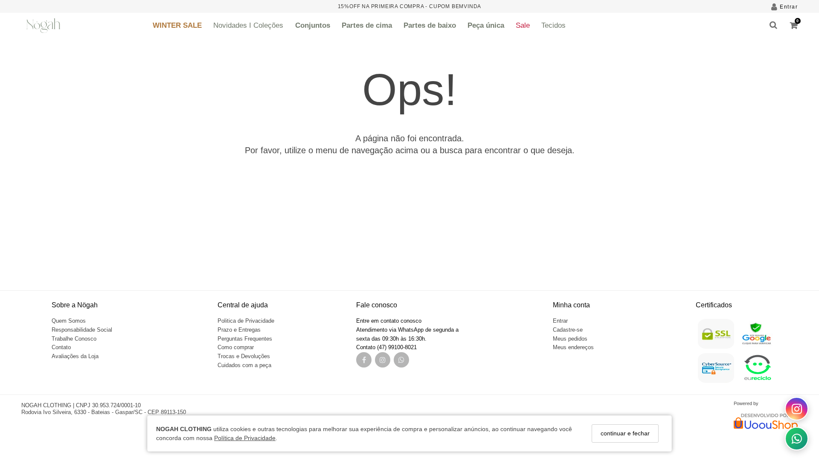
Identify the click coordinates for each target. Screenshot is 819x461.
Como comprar (236, 347)
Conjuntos (312, 25)
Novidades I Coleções (248, 25)
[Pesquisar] (773, 25)
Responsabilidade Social (82, 330)
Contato (61, 347)
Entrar (560, 321)
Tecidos (553, 25)
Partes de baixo (430, 25)
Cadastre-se (568, 330)
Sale (523, 25)
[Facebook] (364, 360)
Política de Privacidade (245, 438)
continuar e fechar (625, 433)
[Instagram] (382, 360)
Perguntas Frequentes (245, 339)
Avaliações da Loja (75, 356)
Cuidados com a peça (244, 365)
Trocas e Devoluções (244, 356)
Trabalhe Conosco (74, 339)
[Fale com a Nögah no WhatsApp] (796, 438)
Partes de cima (367, 25)
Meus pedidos (570, 339)
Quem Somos (69, 321)
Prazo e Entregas (239, 330)
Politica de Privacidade (246, 321)
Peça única (486, 25)
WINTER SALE (177, 25)
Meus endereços (573, 347)
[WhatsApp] (401, 360)
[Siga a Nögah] (796, 408)
